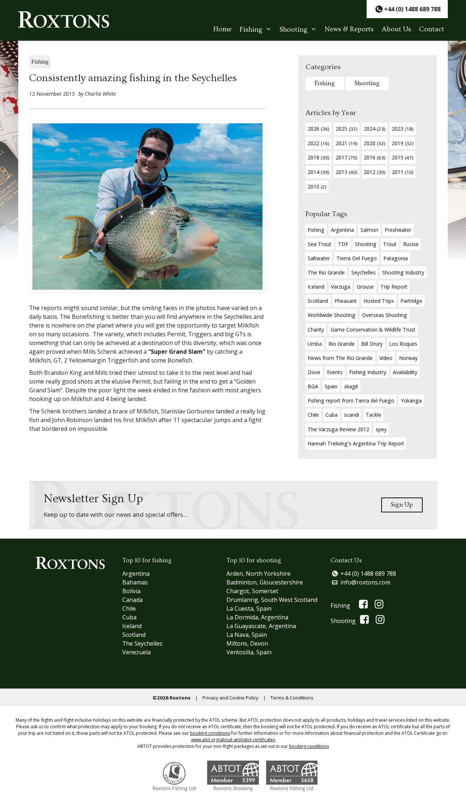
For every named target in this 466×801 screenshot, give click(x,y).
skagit (351, 386)
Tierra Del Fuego (356, 258)
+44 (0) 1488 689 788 (368, 574)
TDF (343, 244)
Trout (389, 244)
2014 (318, 171)
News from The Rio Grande (340, 357)
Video (385, 357)
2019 (402, 143)
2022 (318, 143)
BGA (313, 386)
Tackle (373, 414)
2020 (374, 143)
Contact (431, 29)
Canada (132, 600)
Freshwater (398, 229)
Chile (313, 414)
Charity (316, 329)
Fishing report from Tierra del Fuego (351, 400)
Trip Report (393, 286)
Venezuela (136, 652)
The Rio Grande (326, 272)
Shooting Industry (403, 272)
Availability (405, 372)
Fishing (251, 29)
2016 (374, 157)
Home (222, 29)
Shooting (294, 29)
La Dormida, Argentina (257, 617)
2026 (318, 128)
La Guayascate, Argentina (261, 626)
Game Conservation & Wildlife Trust (373, 329)
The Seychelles (142, 643)
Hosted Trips (378, 300)
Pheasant (346, 300)
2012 (374, 171)
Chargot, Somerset (252, 591)
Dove (314, 372)
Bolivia (131, 591)
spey (381, 429)
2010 (317, 186)
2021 (346, 143)
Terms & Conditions (291, 697)
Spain (331, 386)
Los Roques (403, 343)
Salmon (369, 229)
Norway (408, 357)
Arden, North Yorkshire (258, 574)
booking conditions (210, 733)
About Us (396, 29)
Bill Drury (372, 343)
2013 (346, 171)
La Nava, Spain (246, 635)
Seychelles (363, 272)
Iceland (316, 286)
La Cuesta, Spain (249, 608)
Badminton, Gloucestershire (264, 582)
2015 (402, 157)
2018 (318, 157)
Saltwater (319, 258)
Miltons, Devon (247, 643)
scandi (351, 414)
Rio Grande (341, 343)
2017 (346, 157)
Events (335, 372)
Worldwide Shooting (331, 315)
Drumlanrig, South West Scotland (271, 600)
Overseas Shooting (384, 315)
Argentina (342, 229)
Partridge (411, 300)
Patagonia (395, 258)
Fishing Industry (367, 372)
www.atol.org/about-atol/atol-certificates (233, 740)
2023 (402, 128)
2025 (346, 128)
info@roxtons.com (365, 582)
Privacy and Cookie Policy (230, 697)
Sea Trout (319, 244)
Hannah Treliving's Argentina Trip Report (356, 443)
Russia (410, 244)
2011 (402, 171)
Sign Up (402, 504)
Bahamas (135, 582)
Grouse (365, 286)
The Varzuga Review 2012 (338, 429)
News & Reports (349, 29)
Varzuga (340, 286)
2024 (374, 128)
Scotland (318, 300)
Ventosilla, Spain (249, 652)
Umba (315, 343)
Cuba (331, 414)
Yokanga (411, 400)
